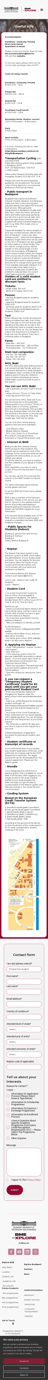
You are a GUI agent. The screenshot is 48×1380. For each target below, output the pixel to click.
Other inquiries (18, 1138)
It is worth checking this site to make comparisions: (22, 150)
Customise (24, 1368)
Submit (15, 1190)
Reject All (24, 1375)
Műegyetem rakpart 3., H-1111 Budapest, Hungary (13, 1333)
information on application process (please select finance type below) (24, 1096)
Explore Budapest (32, 1264)
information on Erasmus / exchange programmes (24, 1109)
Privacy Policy (33, 1180)
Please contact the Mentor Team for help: (23, 52)
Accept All (24, 1361)
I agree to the (26, 1180)
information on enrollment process (24, 1115)
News (26, 1274)
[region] (24, 1358)
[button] (42, 9)
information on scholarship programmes (25, 1103)
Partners (28, 1269)
